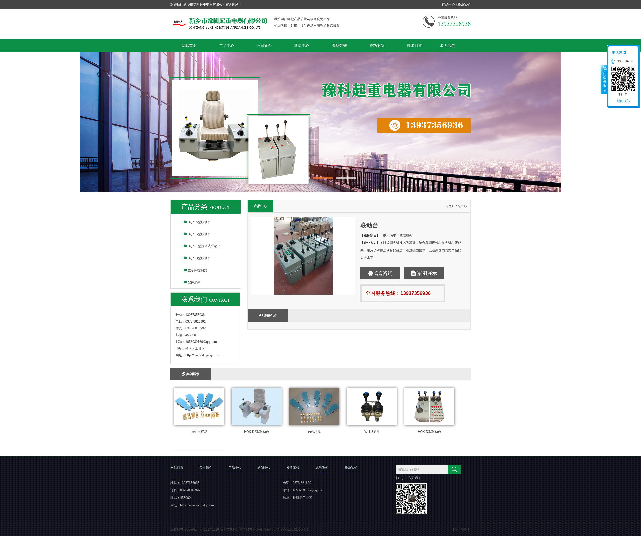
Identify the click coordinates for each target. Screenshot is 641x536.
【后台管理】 (461, 529)
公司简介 (264, 45)
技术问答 (414, 45)
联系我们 (464, 4)
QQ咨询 (383, 273)
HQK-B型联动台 (199, 234)
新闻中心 (301, 45)
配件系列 (194, 282)
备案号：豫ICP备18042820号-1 (285, 529)
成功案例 (376, 45)
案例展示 (426, 273)
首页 (448, 206)
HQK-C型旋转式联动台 (204, 246)
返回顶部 (623, 101)
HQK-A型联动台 (199, 222)
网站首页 (189, 45)
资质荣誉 (339, 45)
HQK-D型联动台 (199, 258)
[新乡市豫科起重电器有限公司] (320, 191)
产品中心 (448, 4)
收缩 (604, 79)
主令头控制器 (197, 270)
